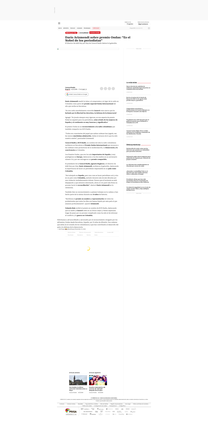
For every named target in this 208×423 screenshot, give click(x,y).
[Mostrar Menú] (59, 23)
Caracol (133, 409)
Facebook (101, 88)
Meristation (129, 414)
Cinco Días (107, 411)
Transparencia (113, 406)
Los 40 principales (92, 409)
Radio (96, 235)
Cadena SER (110, 232)
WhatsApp (113, 88)
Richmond (84, 414)
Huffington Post (87, 411)
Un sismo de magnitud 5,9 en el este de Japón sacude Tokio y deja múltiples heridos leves (138, 189)
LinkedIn (109, 88)
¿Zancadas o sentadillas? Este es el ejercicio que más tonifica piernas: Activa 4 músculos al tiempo (137, 173)
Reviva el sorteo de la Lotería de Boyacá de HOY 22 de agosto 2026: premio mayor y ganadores (136, 99)
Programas (87, 28)
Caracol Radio (104, 23)
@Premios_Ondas (63, 222)
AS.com (122, 409)
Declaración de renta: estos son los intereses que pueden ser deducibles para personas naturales (137, 150)
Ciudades (79, 28)
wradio (100, 411)
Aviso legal (128, 404)
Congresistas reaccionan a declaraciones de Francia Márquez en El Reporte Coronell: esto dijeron (138, 110)
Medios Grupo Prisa (71, 414)
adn (127, 409)
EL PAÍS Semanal (119, 411)
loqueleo (121, 414)
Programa (130, 24)
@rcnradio (84, 220)
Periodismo (80, 235)
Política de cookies (87, 406)
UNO (96, 411)
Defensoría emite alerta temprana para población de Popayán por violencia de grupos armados (138, 158)
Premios (89, 235)
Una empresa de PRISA (71, 410)
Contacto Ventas (71, 404)
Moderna (92, 414)
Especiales (96, 28)
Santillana (100, 409)
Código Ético (122, 406)
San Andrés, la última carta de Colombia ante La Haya (78, 388)
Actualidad (84, 33)
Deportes (66, 28)
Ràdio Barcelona (99, 232)
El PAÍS (84, 409)
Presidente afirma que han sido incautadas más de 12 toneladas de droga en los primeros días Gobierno (137, 181)
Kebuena (132, 411)
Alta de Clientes (104, 404)
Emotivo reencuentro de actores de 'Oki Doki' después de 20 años (97, 388)
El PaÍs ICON (107, 414)
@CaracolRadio (73, 220)
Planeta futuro (126, 411)
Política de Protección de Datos (140, 404)
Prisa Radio (70, 235)
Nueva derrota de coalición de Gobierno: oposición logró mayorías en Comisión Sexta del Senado (138, 88)
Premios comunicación (85, 232)
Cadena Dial (113, 411)
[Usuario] (149, 28)
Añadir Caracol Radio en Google (78, 94)
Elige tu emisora (143, 24)
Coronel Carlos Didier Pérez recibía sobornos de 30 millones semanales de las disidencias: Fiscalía (138, 132)
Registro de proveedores (117, 404)
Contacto (62, 404)
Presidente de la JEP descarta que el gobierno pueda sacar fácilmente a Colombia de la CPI (137, 121)
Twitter (105, 88)
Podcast (72, 28)
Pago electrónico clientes (91, 404)
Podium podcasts (100, 414)
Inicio (60, 28)
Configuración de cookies (100, 406)
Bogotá (67, 89)
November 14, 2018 (80, 229)
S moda (114, 414)
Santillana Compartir (108, 409)
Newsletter (145, 28)
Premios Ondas (71, 232)
